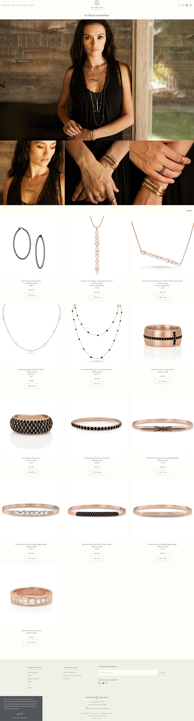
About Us (30, 682)
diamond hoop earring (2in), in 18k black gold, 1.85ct (31, 283)
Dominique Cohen (96, 697)
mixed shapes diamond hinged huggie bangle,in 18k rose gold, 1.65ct (31, 546)
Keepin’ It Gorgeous (33, 679)
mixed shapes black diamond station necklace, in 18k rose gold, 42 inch (97, 372)
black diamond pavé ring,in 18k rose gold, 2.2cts (31, 460)
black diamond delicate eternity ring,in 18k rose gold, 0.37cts (97, 460)
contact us (66, 679)
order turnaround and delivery (72, 675)
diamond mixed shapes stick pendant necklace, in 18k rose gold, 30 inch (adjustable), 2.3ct (97, 284)
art (29, 685)
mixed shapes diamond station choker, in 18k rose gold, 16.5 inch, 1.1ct (31, 373)
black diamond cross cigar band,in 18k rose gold (162, 371)
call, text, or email (95, 709)
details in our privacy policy (19, 718)
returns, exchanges (69, 672)
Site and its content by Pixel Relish (97, 716)
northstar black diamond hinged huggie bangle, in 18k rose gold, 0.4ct (162, 460)
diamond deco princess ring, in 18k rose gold (31, 632)
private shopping (33, 672)
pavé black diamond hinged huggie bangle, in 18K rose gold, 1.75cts (97, 546)
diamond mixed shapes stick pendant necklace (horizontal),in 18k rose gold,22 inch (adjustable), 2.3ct (162, 284)
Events (30, 675)
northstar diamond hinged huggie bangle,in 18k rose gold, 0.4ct (162, 546)
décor (29, 688)
